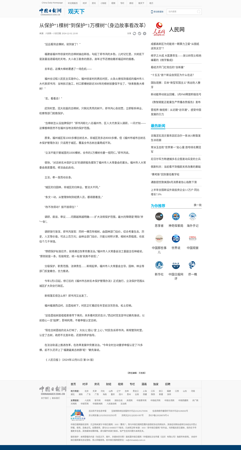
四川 (121, 394)
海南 (105, 394)
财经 (108, 384)
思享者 (159, 225)
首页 (73, 384)
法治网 (123, 404)
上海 (145, 391)
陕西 (153, 394)
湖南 (81, 394)
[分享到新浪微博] (139, 34)
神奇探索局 (176, 225)
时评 (85, 3)
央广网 (195, 400)
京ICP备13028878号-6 (159, 415)
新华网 (97, 400)
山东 (185, 391)
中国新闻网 (97, 404)
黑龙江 (136, 391)
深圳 (169, 394)
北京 (87, 391)
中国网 (107, 400)
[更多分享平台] (144, 34)
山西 (111, 391)
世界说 (175, 248)
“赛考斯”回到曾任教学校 (165, 174)
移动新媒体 (158, 12)
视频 (113, 3)
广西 (97, 394)
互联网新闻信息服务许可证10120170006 (129, 411)
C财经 (103, 3)
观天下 (141, 3)
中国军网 (85, 404)
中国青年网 (141, 400)
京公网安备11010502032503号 (103, 415)
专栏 (122, 3)
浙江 (161, 391)
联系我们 (56, 398)
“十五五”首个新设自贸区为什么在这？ (173, 75)
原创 (131, 3)
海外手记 (193, 225)
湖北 (73, 394)
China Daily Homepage (52, 3)
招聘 (167, 384)
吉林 (127, 391)
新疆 (161, 394)
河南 (193, 391)
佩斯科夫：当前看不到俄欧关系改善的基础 (176, 166)
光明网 (74, 404)
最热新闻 (158, 126)
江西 (177, 391)
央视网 (129, 400)
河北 (103, 391)
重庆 (113, 394)
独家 (156, 384)
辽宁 (119, 391)
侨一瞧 (192, 274)
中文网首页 (73, 3)
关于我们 (45, 398)
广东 (89, 394)
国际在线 (118, 400)
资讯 (94, 3)
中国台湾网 (169, 400)
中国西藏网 (183, 400)
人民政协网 (111, 404)
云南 (137, 394)
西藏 (145, 394)
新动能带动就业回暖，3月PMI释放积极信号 (176, 94)
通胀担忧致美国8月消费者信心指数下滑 (174, 182)
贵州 (129, 394)
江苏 (153, 391)
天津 (95, 391)
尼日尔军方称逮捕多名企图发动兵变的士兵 (176, 159)
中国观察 (193, 248)
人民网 (177, 30)
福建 (169, 391)
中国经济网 (155, 400)
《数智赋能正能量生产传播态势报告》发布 (176, 102)
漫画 (144, 384)
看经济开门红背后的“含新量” (168, 67)
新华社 (159, 274)
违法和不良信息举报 (97, 411)
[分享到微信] (134, 34)
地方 (151, 3)
